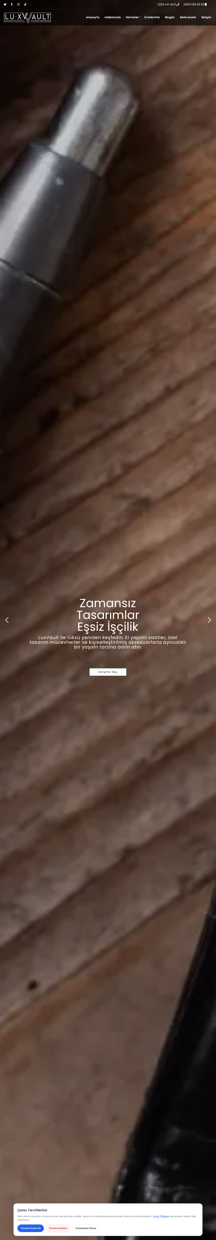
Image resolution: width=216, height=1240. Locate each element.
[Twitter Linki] (5, 4)
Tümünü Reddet (58, 1228)
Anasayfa (92, 17)
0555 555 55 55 (194, 4)
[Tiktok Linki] (25, 4)
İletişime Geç (108, 672)
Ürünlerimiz (152, 17)
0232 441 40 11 (167, 4)
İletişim (206, 17)
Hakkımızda (113, 17)
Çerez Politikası (161, 1216)
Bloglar (170, 17)
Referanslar (188, 17)
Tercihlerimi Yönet (85, 1228)
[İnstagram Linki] (18, 4)
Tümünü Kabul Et (31, 1228)
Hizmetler (132, 17)
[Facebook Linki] (12, 4)
